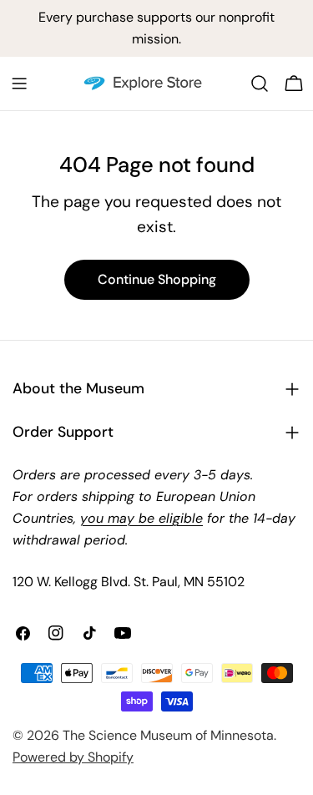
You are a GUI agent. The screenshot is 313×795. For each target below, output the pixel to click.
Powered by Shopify (73, 757)
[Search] (259, 83)
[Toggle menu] (19, 83)
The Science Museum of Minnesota (168, 735)
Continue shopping (157, 279)
